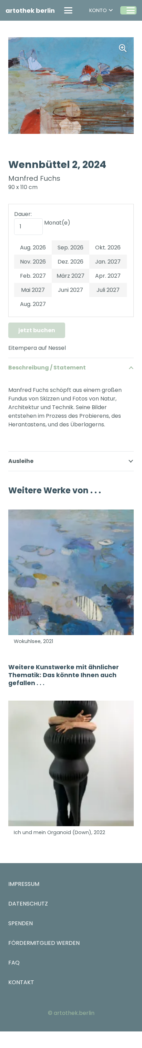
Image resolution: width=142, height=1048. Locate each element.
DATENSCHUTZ (28, 904)
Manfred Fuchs (34, 178)
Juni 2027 (70, 290)
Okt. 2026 (108, 247)
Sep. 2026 (70, 247)
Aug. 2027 (33, 304)
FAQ (14, 963)
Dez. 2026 (70, 262)
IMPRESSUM (23, 884)
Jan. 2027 (108, 262)
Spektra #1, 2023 (34, 832)
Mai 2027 (33, 290)
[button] (68, 10)
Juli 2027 (108, 290)
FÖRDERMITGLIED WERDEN (44, 943)
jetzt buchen (36, 330)
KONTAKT (21, 982)
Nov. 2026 (33, 262)
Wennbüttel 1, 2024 (37, 641)
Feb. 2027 (33, 276)
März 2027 (70, 276)
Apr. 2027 (108, 276)
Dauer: (23, 214)
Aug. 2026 (33, 247)
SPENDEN (20, 923)
